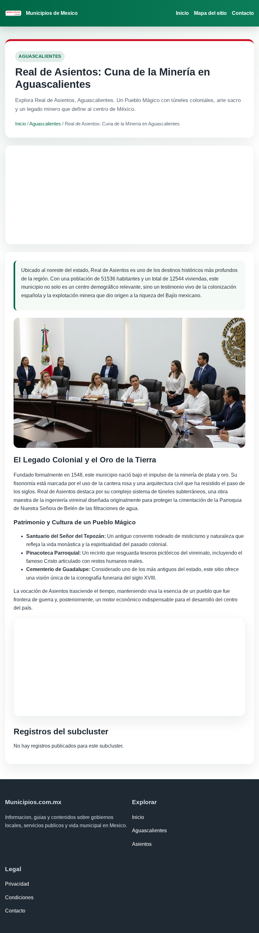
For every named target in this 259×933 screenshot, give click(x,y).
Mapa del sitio (210, 13)
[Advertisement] (129, 195)
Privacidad (17, 884)
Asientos (142, 844)
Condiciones (19, 897)
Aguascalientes (45, 123)
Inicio (182, 13)
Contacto (243, 13)
